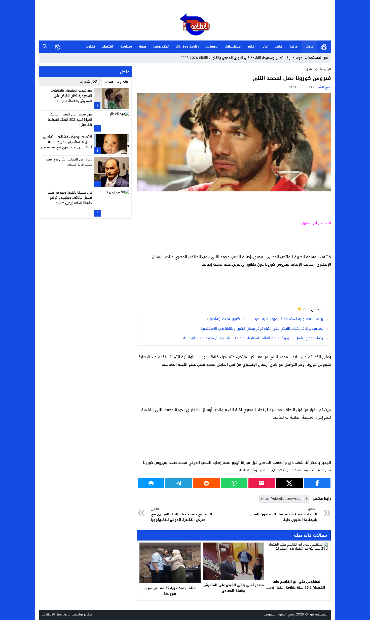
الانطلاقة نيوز (318, 614)
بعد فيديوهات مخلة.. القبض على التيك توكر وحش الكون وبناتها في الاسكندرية (262, 328)
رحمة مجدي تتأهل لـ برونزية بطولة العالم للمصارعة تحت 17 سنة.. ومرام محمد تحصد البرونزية (253, 338)
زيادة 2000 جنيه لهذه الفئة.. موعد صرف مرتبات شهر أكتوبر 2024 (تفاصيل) (265, 319)
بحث (45, 46)
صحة (142, 46)
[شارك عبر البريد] (262, 483)
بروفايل (212, 46)
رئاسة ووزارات (187, 46)
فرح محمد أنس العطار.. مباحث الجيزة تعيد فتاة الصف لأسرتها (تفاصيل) (70, 119)
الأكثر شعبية (90, 82)
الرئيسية (324, 47)
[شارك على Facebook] (317, 483)
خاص (278, 46)
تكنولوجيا (161, 46)
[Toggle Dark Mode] (57, 46)
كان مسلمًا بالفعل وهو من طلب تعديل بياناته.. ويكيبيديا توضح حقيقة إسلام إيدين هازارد (70, 197)
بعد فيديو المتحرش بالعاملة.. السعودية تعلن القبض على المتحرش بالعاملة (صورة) (71, 95)
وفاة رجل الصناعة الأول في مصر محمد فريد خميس (69, 162)
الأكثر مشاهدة (116, 82)
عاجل (309, 46)
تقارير (90, 46)
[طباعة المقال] (151, 483)
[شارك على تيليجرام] (179, 483)
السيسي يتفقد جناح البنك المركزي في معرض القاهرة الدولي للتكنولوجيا (181, 514)
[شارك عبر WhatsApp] (234, 483)
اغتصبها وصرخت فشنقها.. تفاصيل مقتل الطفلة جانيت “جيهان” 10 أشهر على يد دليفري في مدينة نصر (66, 142)
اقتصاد (107, 46)
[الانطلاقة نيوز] (185, 26)
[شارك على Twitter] (289, 483)
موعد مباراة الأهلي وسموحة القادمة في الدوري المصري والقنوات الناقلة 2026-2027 (241, 58)
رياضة (294, 46)
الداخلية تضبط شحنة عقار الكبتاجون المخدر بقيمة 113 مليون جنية (283, 514)
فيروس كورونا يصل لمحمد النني (291, 78)
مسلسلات (233, 46)
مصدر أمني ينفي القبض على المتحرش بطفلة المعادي (233, 588)
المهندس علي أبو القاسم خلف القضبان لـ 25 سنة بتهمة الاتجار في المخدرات (297, 587)
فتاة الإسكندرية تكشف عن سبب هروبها (170, 591)
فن (265, 46)
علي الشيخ (323, 87)
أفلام (252, 46)
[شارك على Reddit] (206, 483)
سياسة (126, 46)
